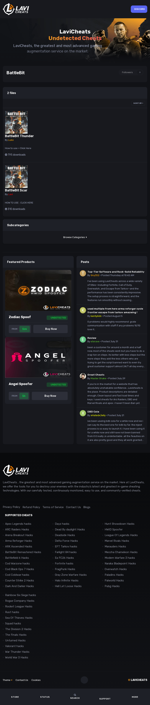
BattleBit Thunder (19, 136)
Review (91, 337)
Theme (7, 680)
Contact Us (73, 507)
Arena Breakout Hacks (19, 535)
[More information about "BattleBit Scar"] (16, 176)
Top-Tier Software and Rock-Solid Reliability (115, 271)
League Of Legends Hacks (121, 535)
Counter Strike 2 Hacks (19, 580)
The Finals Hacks (16, 634)
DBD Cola (93, 411)
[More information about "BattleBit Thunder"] (16, 122)
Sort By (137, 103)
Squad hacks (13, 623)
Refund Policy (31, 507)
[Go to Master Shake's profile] (83, 376)
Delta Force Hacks (66, 540)
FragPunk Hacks (65, 569)
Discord (139, 9)
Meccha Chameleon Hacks (121, 552)
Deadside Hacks (65, 535)
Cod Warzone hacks (17, 563)
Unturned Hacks (15, 640)
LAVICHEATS (137, 680)
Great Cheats (95, 374)
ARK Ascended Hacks (18, 546)
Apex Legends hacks (18, 523)
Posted (117, 275)
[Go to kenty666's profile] (83, 310)
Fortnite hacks (64, 563)
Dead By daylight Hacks (70, 529)
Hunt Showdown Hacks (119, 523)
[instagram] (12, 499)
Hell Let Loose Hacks (68, 586)
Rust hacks (12, 612)
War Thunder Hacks (17, 651)
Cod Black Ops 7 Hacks (19, 569)
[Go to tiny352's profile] (83, 273)
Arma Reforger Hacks (18, 540)
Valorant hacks (14, 646)
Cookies (36, 680)
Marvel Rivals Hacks (117, 540)
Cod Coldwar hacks (17, 574)
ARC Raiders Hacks (17, 529)
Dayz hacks (62, 523)
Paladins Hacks (114, 574)
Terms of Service (53, 507)
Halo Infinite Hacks (66, 580)
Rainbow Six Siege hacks (20, 595)
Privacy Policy (11, 507)
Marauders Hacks (115, 546)
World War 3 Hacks (16, 657)
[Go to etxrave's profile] (83, 339)
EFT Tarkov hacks (66, 546)
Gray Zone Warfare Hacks (71, 574)
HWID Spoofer (114, 529)
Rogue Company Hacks (19, 600)
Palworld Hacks (114, 580)
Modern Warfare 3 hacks (120, 557)
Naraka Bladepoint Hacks (120, 563)
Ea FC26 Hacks (64, 557)
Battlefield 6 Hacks (17, 557)
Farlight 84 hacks (66, 552)
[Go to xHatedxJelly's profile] (83, 413)
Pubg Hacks (112, 586)
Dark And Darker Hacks (19, 586)
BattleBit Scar (16, 190)
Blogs (86, 507)
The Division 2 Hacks (18, 629)
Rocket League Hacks (18, 606)
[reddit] (4, 499)
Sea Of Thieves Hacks (19, 617)
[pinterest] (21, 499)
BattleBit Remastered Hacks (23, 552)
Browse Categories (74, 237)
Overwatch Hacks (116, 569)
